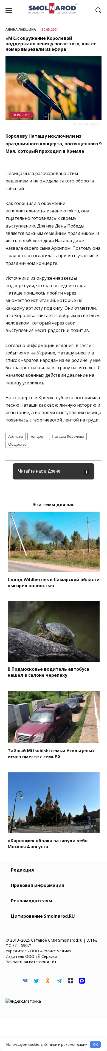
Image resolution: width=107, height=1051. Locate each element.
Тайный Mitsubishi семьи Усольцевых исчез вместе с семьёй (51, 754)
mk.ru (73, 211)
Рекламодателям (31, 901)
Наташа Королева (68, 436)
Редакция (22, 870)
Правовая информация (37, 885)
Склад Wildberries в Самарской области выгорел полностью (54, 582)
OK (95, 1044)
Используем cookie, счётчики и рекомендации (47, 1044)
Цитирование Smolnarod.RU (43, 916)
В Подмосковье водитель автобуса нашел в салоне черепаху (48, 672)
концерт (37, 436)
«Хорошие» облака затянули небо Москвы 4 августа (48, 843)
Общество (17, 444)
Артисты (15, 436)
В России (22, 115)
